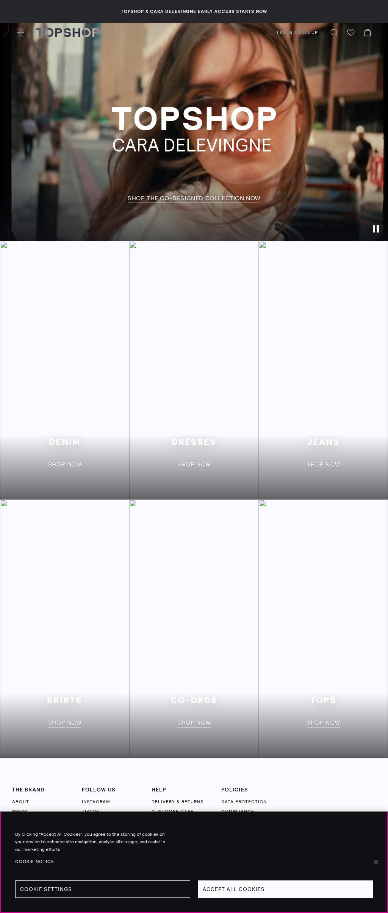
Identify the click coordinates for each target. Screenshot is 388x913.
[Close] (376, 862)
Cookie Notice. (35, 861)
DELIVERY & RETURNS (177, 802)
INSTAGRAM (96, 802)
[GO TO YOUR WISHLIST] (351, 32)
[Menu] (20, 32)
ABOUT (20, 802)
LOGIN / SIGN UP (297, 33)
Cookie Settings (46, 889)
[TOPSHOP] (67, 32)
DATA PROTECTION (244, 802)
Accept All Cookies (234, 889)
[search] (334, 32)
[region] (194, 862)
